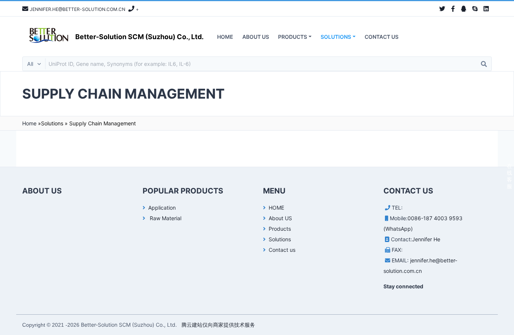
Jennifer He (426, 239)
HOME (225, 37)
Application (162, 207)
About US (255, 37)
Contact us (381, 37)
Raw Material (164, 218)
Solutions (336, 37)
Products (292, 37)
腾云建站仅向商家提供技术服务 (218, 324)
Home (29, 123)
